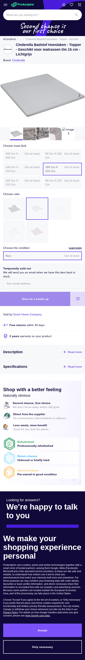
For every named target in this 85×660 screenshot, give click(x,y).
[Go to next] (79, 95)
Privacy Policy (10, 612)
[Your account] (64, 5)
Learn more (75, 248)
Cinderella (18, 60)
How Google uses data (37, 615)
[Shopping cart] (79, 5)
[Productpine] (22, 5)
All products (9, 39)
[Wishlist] (72, 5)
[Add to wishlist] (78, 299)
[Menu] (5, 5)
